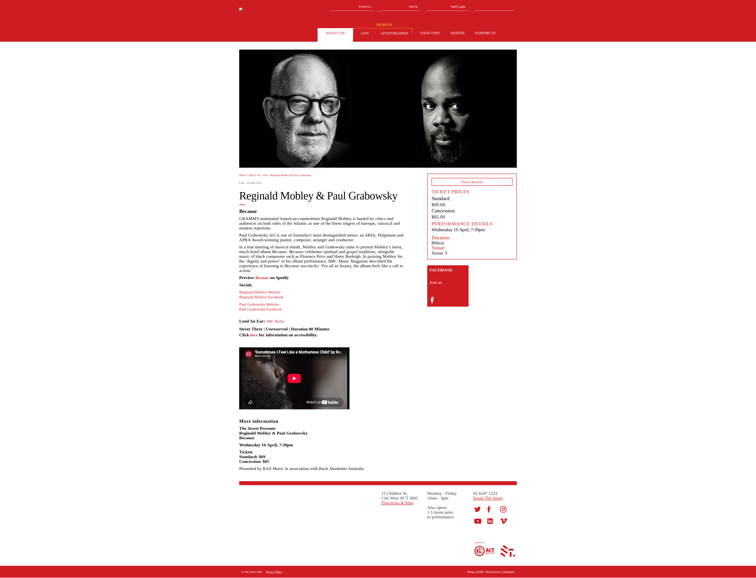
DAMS (480, 572)
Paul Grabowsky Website (259, 304)
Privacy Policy (274, 572)
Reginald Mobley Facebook (261, 297)
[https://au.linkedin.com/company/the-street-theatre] (490, 520)
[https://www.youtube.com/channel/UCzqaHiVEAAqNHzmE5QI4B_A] (477, 520)
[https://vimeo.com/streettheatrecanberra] (503, 520)
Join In (413, 6)
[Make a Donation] (510, 33)
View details (472, 182)
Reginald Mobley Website (260, 292)
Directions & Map (397, 502)
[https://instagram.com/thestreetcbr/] (503, 509)
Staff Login (458, 6)
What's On (254, 175)
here (254, 335)
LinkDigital (507, 572)
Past (265, 175)
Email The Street (488, 498)
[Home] (269, 9)
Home (242, 175)
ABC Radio (275, 321)
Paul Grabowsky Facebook (260, 309)
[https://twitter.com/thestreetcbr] (477, 509)
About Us (365, 6)
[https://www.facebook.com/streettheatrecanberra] (488, 509)
